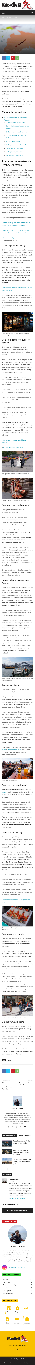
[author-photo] (17, 1105)
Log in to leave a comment (17, 1198)
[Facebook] (4, 58)
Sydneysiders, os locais (14, 152)
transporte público (14, 750)
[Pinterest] (13, 58)
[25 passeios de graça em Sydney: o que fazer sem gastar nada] (7, 1161)
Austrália (8, 17)
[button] (3, 12)
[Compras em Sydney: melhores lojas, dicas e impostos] (7, 1151)
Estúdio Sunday (18, 1362)
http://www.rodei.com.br (17, 1111)
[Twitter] (8, 58)
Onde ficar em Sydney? (14, 148)
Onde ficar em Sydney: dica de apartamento (26, 1084)
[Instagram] (13, 1127)
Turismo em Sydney (13, 141)
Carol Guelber (14, 1179)
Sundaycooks (27, 1362)
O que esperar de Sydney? (15, 122)
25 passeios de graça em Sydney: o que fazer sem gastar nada (22, 1161)
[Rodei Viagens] (17, 5)
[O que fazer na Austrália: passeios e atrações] (7, 1143)
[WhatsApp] (17, 58)
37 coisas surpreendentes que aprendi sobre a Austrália (8, 1086)
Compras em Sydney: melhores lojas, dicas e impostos (21, 1152)
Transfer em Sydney (10, 238)
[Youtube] (25, 1127)
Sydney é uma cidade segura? (17, 132)
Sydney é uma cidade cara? (16, 145)
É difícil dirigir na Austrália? (13, 447)
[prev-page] (3, 1169)
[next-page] (6, 1169)
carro (4, 750)
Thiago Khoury (17, 1108)
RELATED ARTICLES (9, 1136)
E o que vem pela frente (14, 155)
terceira (4, 792)
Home (2, 17)
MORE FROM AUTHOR (24, 1136)
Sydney (15, 17)
